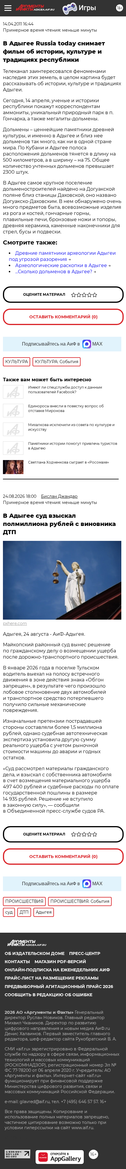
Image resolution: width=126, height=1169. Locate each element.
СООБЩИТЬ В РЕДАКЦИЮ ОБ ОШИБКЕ (48, 994)
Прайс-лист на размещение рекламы (51, 978)
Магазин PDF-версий (60, 961)
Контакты (17, 961)
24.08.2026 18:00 (19, 496)
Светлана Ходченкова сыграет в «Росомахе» (68, 462)
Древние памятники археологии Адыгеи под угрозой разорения (62, 256)
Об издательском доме (34, 953)
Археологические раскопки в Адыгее (61, 265)
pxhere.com (15, 623)
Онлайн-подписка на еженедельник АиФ (57, 970)
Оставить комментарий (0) (63, 316)
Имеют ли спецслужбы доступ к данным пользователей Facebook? (65, 389)
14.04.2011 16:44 (18, 24)
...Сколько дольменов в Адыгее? (53, 271)
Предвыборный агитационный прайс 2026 (59, 986)
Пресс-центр (84, 953)
